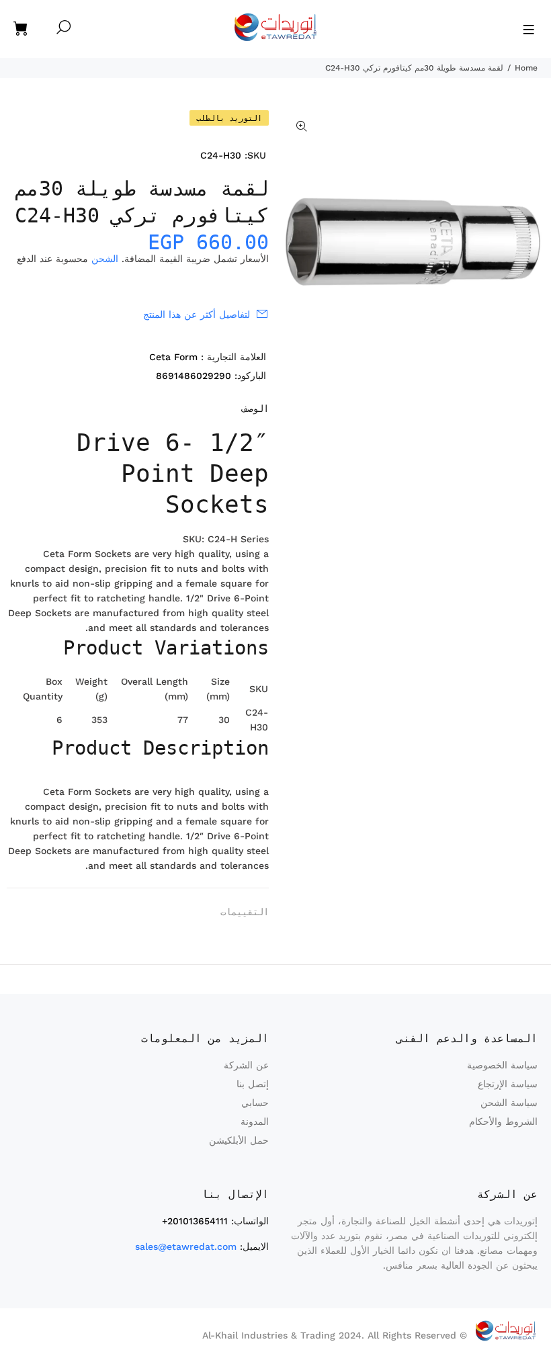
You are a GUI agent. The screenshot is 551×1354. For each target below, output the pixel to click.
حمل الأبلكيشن (239, 1140)
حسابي (255, 1102)
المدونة (255, 1121)
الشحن (104, 258)
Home (526, 68)
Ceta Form (173, 356)
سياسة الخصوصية (502, 1065)
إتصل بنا (253, 1083)
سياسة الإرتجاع (508, 1083)
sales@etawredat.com (186, 1246)
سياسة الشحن (509, 1102)
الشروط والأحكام (503, 1121)
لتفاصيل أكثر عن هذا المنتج (196, 314)
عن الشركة (246, 1065)
